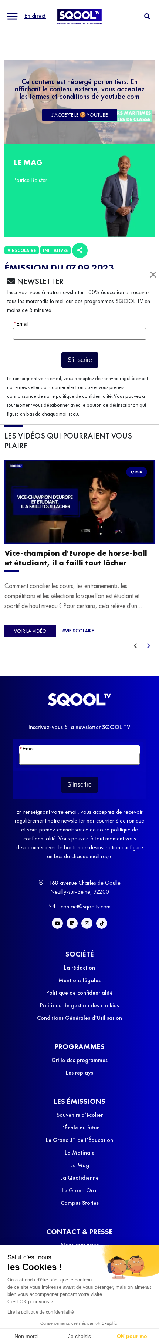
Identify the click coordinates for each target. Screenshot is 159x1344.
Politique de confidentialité (79, 993)
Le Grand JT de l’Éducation (79, 1140)
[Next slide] (149, 646)
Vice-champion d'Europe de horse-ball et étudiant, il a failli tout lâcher (75, 558)
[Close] (153, 274)
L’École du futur (79, 1127)
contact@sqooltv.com (85, 906)
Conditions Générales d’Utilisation (79, 1018)
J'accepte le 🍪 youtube (80, 114)
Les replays (79, 1072)
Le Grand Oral (80, 1190)
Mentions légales (79, 980)
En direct (35, 16)
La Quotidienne (79, 1178)
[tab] (147, 16)
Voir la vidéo (30, 631)
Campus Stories (80, 1203)
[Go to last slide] (135, 646)
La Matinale (80, 1152)
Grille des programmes (79, 1060)
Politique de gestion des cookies (79, 1005)
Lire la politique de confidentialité (40, 1312)
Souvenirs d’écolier (80, 1115)
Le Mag (79, 1165)
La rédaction (79, 967)
